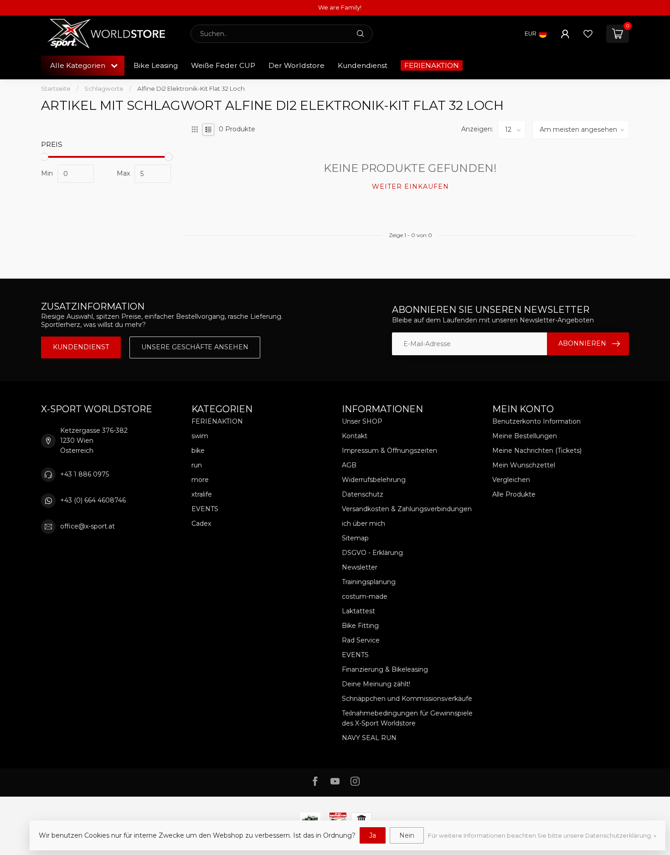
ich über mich (363, 523)
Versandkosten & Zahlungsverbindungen (407, 509)
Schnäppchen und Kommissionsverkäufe (407, 698)
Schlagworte (104, 88)
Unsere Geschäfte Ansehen (194, 347)
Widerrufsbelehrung (374, 480)
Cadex (201, 523)
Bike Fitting (360, 626)
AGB (349, 465)
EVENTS (204, 509)
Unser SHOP (362, 421)
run (196, 465)
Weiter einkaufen (410, 186)
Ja (372, 835)
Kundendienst (362, 65)
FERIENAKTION (431, 65)
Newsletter (359, 567)
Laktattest (358, 611)
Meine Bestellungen (524, 436)
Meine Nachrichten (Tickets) (537, 450)
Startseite (56, 88)
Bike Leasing (156, 65)
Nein (406, 835)
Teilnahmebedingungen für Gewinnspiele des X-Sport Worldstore (407, 718)
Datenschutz (362, 494)
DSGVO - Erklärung (372, 553)
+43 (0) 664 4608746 (93, 500)
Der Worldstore (296, 65)
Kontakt (354, 436)
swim (199, 436)
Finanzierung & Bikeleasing (385, 669)
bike (198, 450)
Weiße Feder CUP (223, 65)
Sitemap (355, 538)
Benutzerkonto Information (536, 421)
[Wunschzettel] (588, 34)
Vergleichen (511, 480)
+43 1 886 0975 (84, 474)
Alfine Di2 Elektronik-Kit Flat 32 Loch (191, 88)
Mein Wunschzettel (523, 465)
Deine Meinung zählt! (376, 684)
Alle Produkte (514, 494)
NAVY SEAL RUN (369, 738)
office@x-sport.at (87, 526)
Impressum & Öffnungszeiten (389, 450)
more (200, 480)
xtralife (201, 494)
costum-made (364, 596)
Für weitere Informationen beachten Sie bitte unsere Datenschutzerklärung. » (542, 835)
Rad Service (361, 640)
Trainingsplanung (369, 582)
